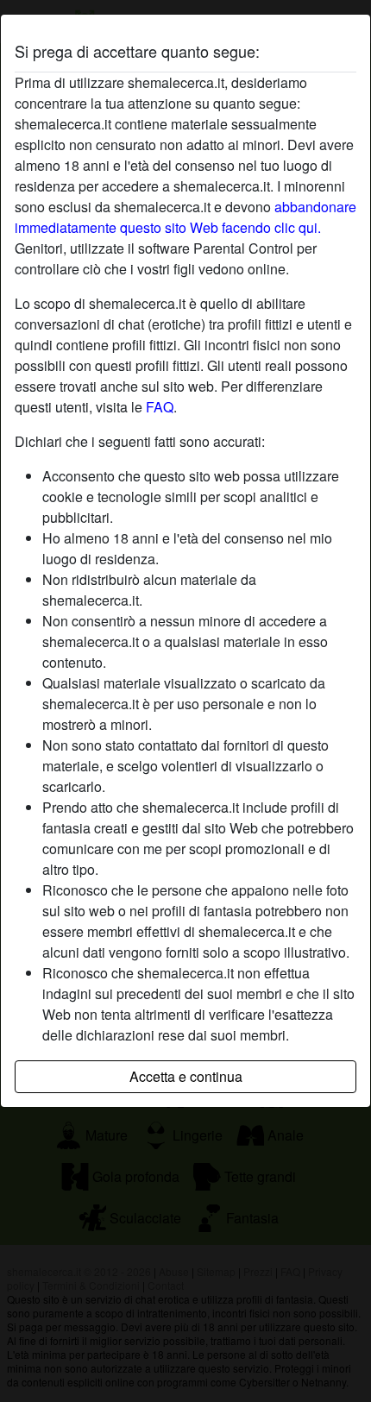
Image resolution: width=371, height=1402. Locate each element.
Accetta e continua (185, 1076)
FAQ (159, 407)
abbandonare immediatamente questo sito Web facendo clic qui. (185, 217)
